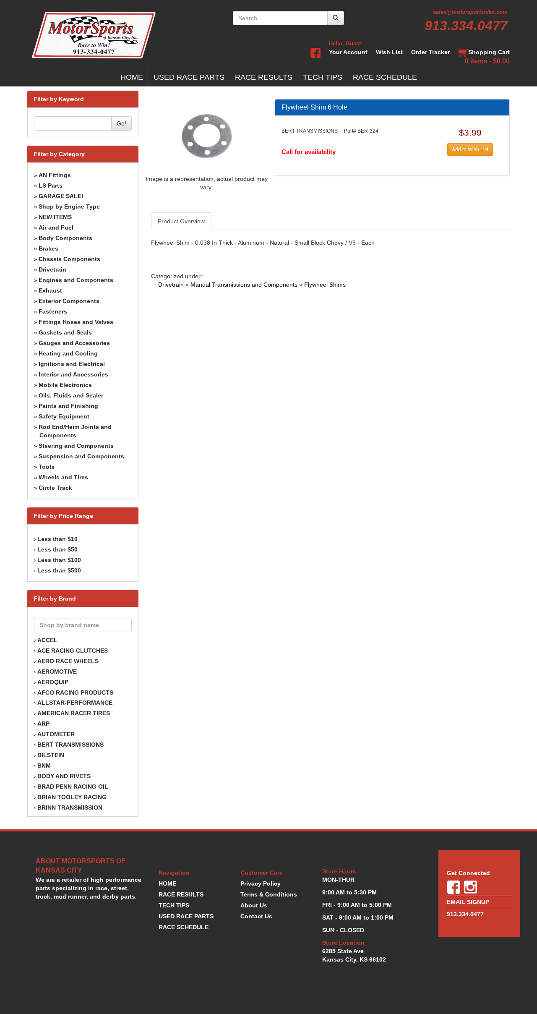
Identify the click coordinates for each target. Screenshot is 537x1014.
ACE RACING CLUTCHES (72, 650)
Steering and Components (76, 445)
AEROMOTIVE (57, 671)
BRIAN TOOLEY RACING (72, 797)
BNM (44, 765)
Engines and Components (76, 280)
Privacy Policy (260, 883)
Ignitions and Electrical (72, 364)
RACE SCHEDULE (385, 77)
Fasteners (53, 311)
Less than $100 (59, 560)
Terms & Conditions (268, 894)
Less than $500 (59, 570)
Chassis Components (69, 259)
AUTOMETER (56, 734)
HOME (131, 77)
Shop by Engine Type (69, 206)
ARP (43, 723)
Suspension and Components (81, 456)
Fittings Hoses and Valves (76, 322)
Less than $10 (57, 539)
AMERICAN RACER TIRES (73, 713)
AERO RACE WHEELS (68, 661)
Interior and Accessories (73, 374)
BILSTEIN (50, 755)
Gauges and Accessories (74, 343)
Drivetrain (52, 269)
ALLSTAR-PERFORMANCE (74, 702)
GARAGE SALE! (61, 196)
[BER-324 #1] (206, 136)
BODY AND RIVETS (64, 776)
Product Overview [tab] (181, 221)
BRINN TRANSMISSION (69, 807)
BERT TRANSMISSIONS (70, 744)
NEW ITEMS (55, 217)
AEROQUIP (52, 682)
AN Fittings (55, 175)
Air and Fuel (56, 227)
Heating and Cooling (68, 353)
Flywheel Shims (325, 284)
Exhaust (50, 290)
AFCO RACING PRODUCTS (75, 692)
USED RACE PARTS (189, 77)
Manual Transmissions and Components (243, 284)
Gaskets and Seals (65, 332)
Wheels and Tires (63, 477)
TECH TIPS (322, 77)
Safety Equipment (64, 416)
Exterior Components (69, 301)
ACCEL (47, 640)
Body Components (65, 238)
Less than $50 (57, 549)
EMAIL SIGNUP (468, 902)
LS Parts (51, 185)
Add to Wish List (470, 149)
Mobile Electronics (65, 385)
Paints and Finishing (68, 405)
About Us (253, 905)
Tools (47, 466)
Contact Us (256, 916)
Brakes (48, 248)
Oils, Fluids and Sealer (71, 395)
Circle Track (55, 487)
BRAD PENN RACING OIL (72, 786)
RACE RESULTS (263, 77)
